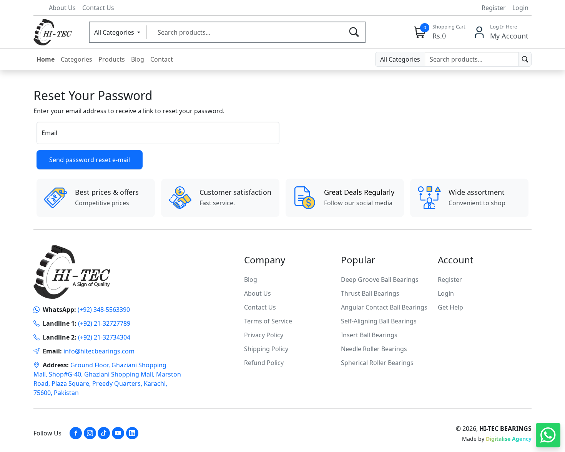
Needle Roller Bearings (374, 349)
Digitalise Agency (509, 438)
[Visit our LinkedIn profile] (132, 433)
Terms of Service (268, 321)
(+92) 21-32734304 (104, 337)
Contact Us (98, 7)
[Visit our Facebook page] (76, 433)
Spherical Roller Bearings (377, 362)
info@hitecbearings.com (99, 351)
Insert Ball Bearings (369, 335)
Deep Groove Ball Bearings (380, 279)
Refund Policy (264, 362)
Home (46, 59)
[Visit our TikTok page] (104, 433)
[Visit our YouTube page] (118, 433)
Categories (76, 59)
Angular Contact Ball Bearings (384, 307)
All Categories (115, 32)
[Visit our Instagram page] (90, 433)
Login (520, 7)
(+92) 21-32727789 (104, 323)
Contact (161, 59)
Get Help (450, 307)
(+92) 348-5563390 (104, 309)
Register (494, 7)
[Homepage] (52, 31)
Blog (137, 59)
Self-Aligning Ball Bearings (379, 321)
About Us (62, 7)
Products (111, 59)
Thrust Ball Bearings (370, 293)
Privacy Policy (263, 335)
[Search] (354, 32)
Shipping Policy (266, 349)
